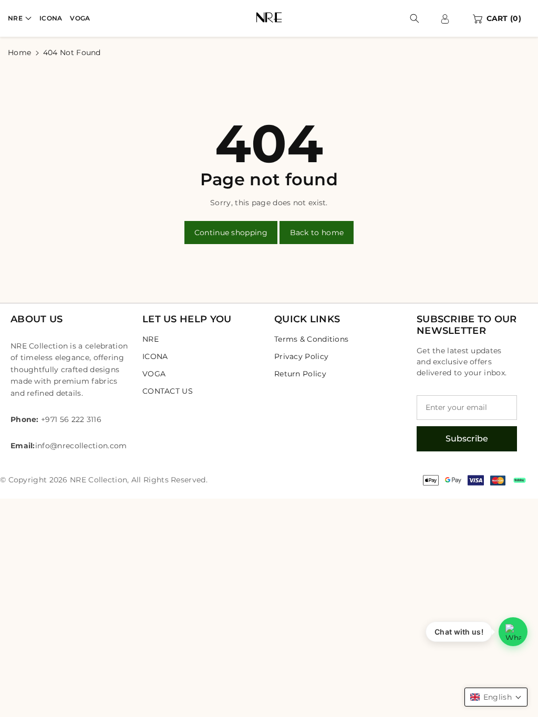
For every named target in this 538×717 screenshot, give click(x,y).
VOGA (153, 373)
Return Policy (300, 373)
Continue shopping (230, 232)
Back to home (317, 232)
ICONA (155, 356)
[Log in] (445, 18)
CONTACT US (167, 391)
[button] (20, 18)
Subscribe (467, 439)
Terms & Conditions (311, 339)
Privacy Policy (301, 356)
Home (19, 52)
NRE (15, 18)
